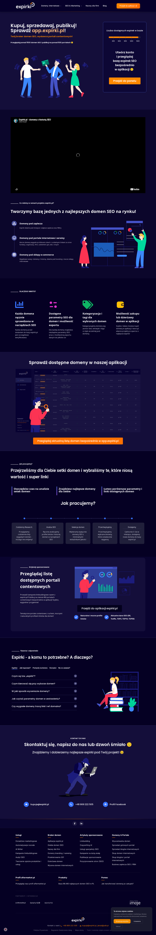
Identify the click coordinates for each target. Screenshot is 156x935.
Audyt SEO (20, 857)
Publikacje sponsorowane (90, 857)
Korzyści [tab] (53, 668)
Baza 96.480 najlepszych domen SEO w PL (76, 884)
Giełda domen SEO (55, 845)
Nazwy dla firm (92, 6)
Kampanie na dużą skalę (90, 853)
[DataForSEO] (35, 903)
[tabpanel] (44, 691)
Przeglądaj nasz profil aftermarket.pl (31, 884)
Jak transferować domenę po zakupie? (117, 884)
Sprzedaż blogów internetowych (125, 849)
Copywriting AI (86, 845)
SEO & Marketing (72, 6)
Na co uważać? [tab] (64, 668)
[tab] (44, 676)
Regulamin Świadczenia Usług (61, 930)
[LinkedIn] (81, 823)
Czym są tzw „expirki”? (23, 676)
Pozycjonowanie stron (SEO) (92, 861)
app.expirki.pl (48, 30)
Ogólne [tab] (14, 668)
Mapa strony (79, 930)
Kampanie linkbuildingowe (26, 853)
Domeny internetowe (50, 6)
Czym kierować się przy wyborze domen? (33, 683)
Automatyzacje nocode (25, 845)
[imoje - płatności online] (135, 902)
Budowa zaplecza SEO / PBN (124, 864)
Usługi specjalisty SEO (89, 849)
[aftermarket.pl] (21, 903)
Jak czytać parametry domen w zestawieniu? (36, 698)
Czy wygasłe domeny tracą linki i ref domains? (36, 706)
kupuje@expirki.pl (40, 804)
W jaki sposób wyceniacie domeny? (31, 691)
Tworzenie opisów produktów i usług (28, 862)
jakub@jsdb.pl (103, 925)
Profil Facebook (118, 804)
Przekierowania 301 (56, 857)
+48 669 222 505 (84, 804)
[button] (125, 81)
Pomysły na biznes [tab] (40, 668)
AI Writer (19, 849)
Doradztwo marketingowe (26, 841)
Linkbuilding (85, 841)
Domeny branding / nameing (59, 853)
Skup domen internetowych (123, 853)
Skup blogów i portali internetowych (121, 858)
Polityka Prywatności (41, 930)
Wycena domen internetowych (60, 865)
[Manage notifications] (5, 929)
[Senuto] (49, 903)
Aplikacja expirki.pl (55, 841)
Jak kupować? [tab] (25, 668)
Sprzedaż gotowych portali (123, 845)
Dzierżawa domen (55, 861)
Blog (105, 6)
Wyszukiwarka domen (121, 841)
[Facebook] (74, 823)
